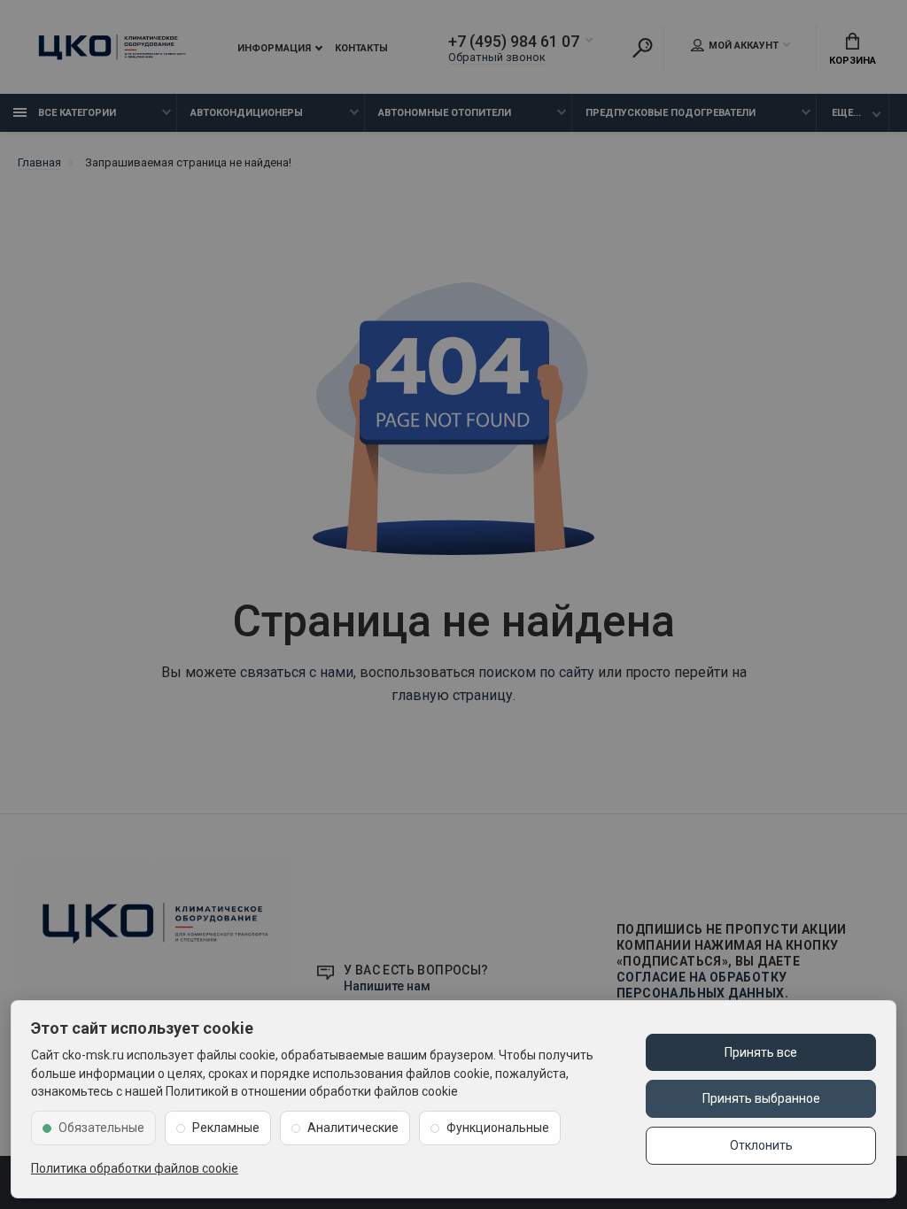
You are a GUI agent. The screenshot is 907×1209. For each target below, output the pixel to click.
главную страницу (452, 695)
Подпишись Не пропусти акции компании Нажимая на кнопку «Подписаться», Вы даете (731, 961)
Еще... (846, 113)
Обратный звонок (497, 57)
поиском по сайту (536, 672)
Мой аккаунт (744, 45)
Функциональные (497, 1127)
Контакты (361, 48)
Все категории (75, 113)
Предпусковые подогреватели (670, 113)
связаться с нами (296, 672)
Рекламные (226, 1127)
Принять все (761, 1052)
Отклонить (761, 1145)
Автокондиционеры (246, 113)
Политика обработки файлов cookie (134, 1168)
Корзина (852, 60)
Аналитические (353, 1127)
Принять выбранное (761, 1098)
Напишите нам (387, 986)
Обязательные (101, 1127)
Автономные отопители (444, 113)
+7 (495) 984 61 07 (513, 41)
